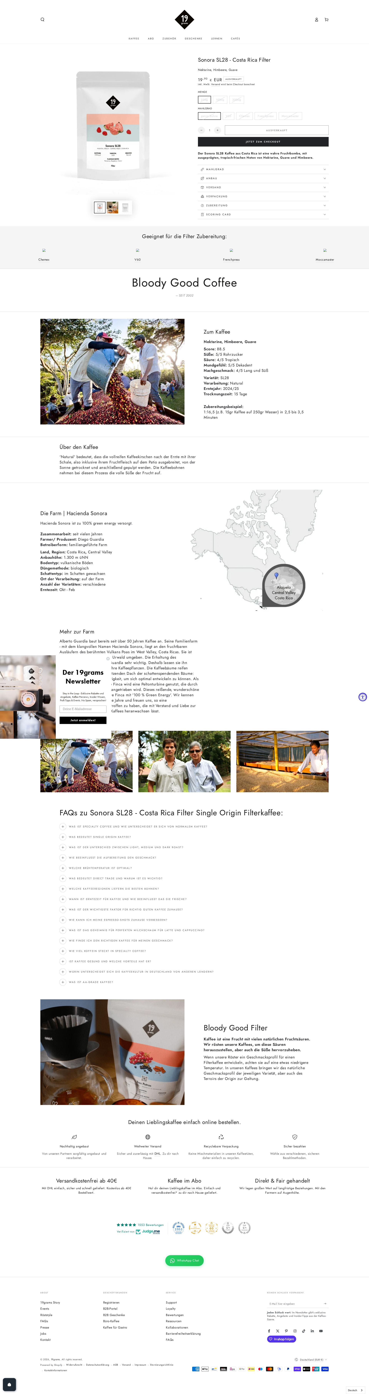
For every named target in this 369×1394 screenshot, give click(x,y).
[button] (42, 19)
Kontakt (45, 1340)
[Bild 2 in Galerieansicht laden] (112, 207)
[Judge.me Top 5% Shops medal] (228, 1228)
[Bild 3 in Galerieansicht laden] (125, 207)
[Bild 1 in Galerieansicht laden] (100, 207)
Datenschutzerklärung (97, 1365)
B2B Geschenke (114, 1315)
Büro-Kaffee (111, 1321)
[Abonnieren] (326, 1303)
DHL (157, 1153)
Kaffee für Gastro (115, 1327)
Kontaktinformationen (55, 1370)
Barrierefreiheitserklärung (183, 1333)
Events (44, 1308)
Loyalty (170, 1308)
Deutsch (352, 1390)
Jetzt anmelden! (83, 720)
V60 (228, 116)
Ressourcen (173, 1321)
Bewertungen (175, 1315)
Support (171, 1302)
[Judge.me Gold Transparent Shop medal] (195, 1228)
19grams (55, 1359)
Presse (44, 1327)
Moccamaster (290, 116)
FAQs (44, 1321)
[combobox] (355, 1390)
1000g (220, 100)
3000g (236, 100)
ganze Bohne (209, 116)
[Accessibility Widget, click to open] (362, 697)
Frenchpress (266, 116)
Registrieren (111, 1302)
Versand (215, 84)
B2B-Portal (110, 1308)
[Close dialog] (108, 659)
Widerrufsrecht (74, 1365)
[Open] (9, 1384)
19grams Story (50, 1302)
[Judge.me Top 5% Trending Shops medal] (244, 1228)
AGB (115, 1365)
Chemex (244, 116)
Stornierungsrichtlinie (161, 1365)
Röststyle (46, 1315)
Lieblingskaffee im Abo (186, 1188)
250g (204, 100)
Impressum (140, 1365)
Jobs (43, 1333)
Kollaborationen (177, 1327)
